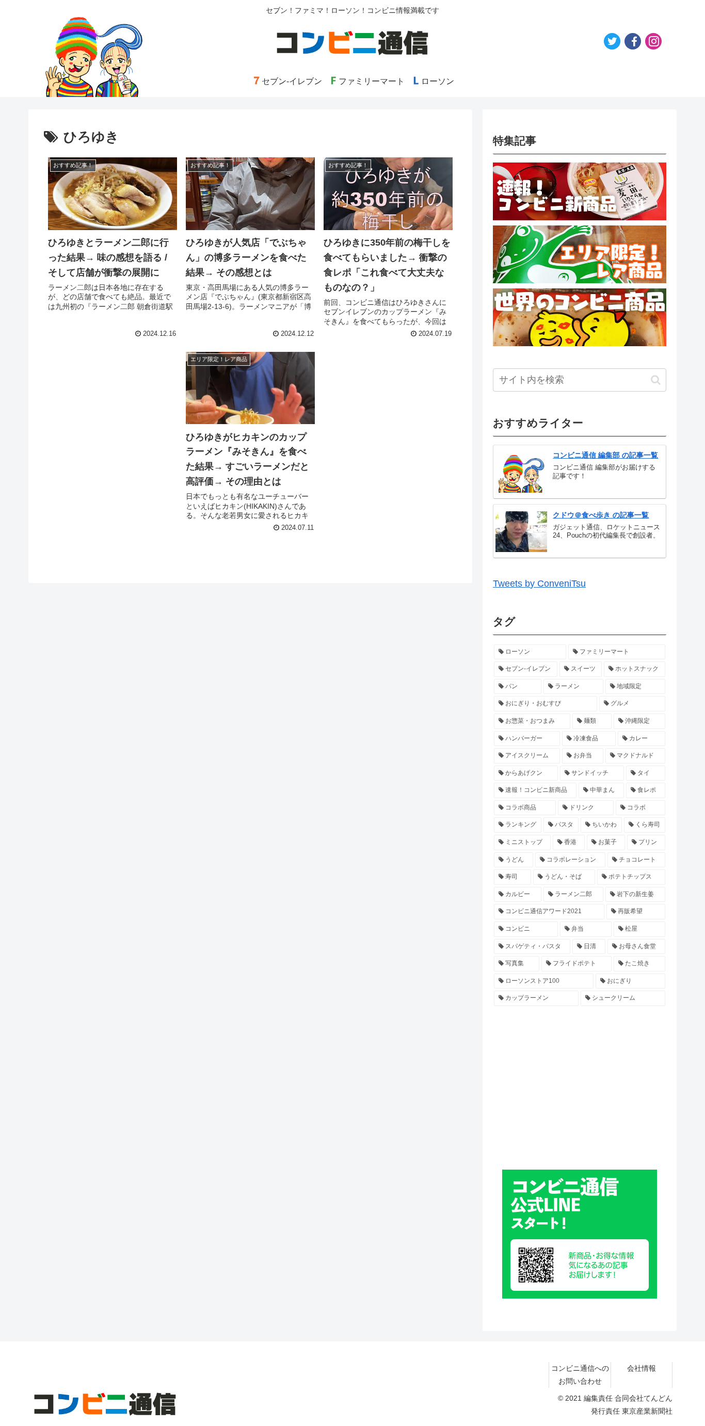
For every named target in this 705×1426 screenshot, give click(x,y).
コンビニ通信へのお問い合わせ (580, 1374)
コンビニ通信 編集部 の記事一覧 (605, 455)
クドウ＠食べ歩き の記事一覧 (601, 515)
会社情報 (641, 1368)
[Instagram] (653, 41)
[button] (656, 380)
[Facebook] (632, 41)
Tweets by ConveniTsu (539, 583)
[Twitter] (612, 41)
